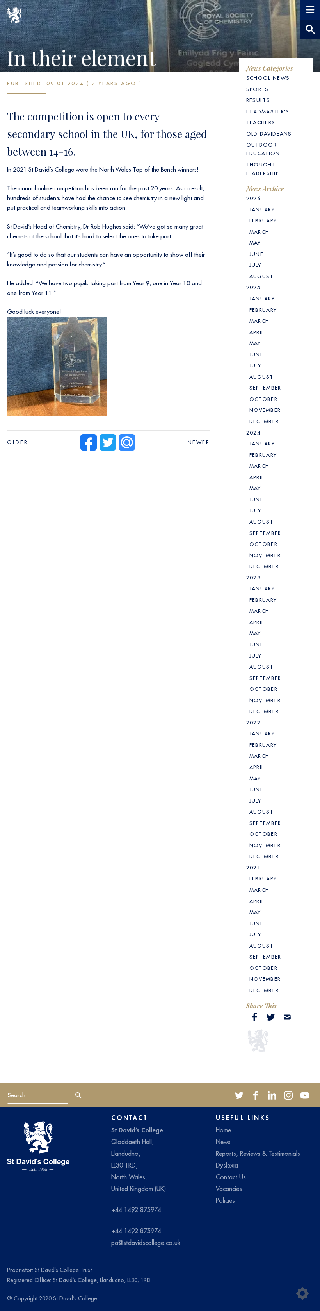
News (223, 1142)
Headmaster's (268, 111)
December (264, 421)
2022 (253, 722)
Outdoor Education (263, 149)
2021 (253, 867)
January (262, 209)
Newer (199, 442)
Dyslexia (227, 1165)
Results (258, 100)
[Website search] (310, 29)
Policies (225, 1200)
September (265, 388)
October (263, 399)
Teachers (261, 122)
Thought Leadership (262, 169)
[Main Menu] (310, 10)
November (265, 410)
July (255, 265)
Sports (257, 89)
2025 (253, 287)
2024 (253, 432)
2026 (253, 198)
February (263, 220)
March (259, 232)
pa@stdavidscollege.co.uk (145, 1243)
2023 (253, 577)
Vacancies (229, 1189)
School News (268, 78)
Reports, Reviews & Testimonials (258, 1153)
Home (223, 1130)
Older (17, 442)
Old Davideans (269, 134)
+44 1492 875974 (136, 1210)
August (261, 276)
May (255, 243)
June (256, 254)
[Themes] (302, 1293)
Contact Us (231, 1177)
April (256, 332)
